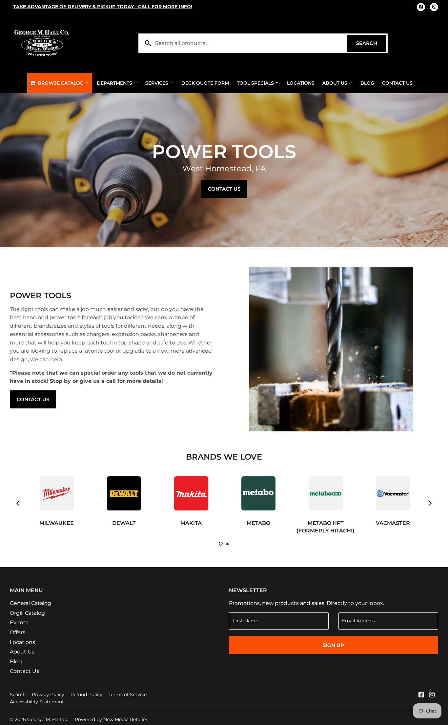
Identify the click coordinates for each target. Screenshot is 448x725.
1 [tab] (221, 544)
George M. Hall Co (48, 719)
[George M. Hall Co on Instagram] (432, 695)
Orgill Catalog (27, 613)
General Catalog (30, 603)
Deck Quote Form (205, 83)
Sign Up (333, 645)
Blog (367, 83)
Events (19, 622)
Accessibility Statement (37, 701)
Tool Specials (256, 83)
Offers (17, 632)
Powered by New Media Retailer (111, 719)
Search (371, 43)
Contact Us (397, 83)
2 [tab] (227, 544)
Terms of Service (128, 694)
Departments (115, 83)
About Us (335, 83)
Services (157, 83)
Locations (301, 83)
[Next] (430, 503)
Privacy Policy (48, 694)
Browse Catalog (60, 83)
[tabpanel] (56, 499)
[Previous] (18, 503)
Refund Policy (86, 694)
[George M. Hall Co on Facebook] (421, 695)
